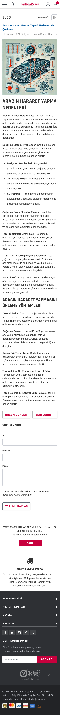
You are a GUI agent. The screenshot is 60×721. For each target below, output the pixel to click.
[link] (5, 632)
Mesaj (5, 466)
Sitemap (41, 699)
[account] (48, 4)
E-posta (6, 450)
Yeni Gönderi (45, 415)
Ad (3, 435)
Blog (6, 17)
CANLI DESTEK (30, 543)
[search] (13, 4)
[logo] (30, 4)
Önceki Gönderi (16, 415)
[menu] (5, 4)
